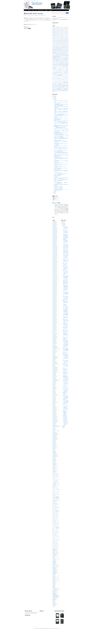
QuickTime (53, 63)
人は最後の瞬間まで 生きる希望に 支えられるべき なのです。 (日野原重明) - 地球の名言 (65, 236)
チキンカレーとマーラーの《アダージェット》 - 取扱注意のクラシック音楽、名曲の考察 (65, 308)
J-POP (54, 397)
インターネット (58, 70)
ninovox (61, 59)
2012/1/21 (54, 306)
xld (53, 469)
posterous (63, 62)
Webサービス (55, 465)
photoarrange (61, 60)
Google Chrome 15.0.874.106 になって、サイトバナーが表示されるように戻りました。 (65, 423)
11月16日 (54, 222)
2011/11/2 (53, 33)
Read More (56, 214)
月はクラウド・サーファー (57, 181)
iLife (60, 53)
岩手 (53, 557)
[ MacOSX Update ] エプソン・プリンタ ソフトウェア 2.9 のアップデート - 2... (65, 366)
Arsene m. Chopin (56, 197)
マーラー (54, 541)
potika (66, 62)
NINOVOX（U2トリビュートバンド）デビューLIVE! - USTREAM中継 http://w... (65, 267)
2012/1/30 (54, 311)
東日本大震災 (55, 594)
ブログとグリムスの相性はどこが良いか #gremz (65, 338)
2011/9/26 (64, 40)
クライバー (66, 74)
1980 (54, 226)
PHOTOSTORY (64, 61)
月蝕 (61, 86)
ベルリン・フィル (66, 80)
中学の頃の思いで (55, 588)
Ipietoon (49, 628)
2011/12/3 (57, 38)
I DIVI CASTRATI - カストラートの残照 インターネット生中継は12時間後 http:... (65, 298)
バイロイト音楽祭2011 (57, 78)
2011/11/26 (54, 261)
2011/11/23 (62, 33)
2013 (54, 95)
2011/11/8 (54, 270)
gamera (66, 50)
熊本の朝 (62, 85)
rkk (58, 63)
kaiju (54, 400)
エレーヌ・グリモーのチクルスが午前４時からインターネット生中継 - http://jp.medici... (65, 390)
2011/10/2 (54, 234)
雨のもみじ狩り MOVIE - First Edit (33, 13)
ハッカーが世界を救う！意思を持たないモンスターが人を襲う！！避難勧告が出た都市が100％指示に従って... (61, 153)
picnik (57, 62)
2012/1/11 (54, 304)
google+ (63, 51)
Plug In (60, 62)
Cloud (54, 353)
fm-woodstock (55, 367)
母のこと (54, 600)
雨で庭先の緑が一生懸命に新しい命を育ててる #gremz (61, 125)
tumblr (54, 457)
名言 (53, 602)
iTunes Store (66, 54)
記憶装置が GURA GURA (57, 175)
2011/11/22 (57, 33)
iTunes (63, 54)
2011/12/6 (55, 39)
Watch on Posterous (34, 24)
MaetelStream (37, 3)
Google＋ (66, 51)
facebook (54, 49)
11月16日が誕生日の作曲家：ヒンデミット (59, 140)
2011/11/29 (54, 262)
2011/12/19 (54, 279)
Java (54, 398)
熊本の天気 (65, 85)
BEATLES (57, 47)
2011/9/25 (60, 40)
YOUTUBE (54, 470)
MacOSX (55, 57)
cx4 (53, 355)
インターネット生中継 (64, 70)
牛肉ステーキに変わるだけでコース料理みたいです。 (65, 331)
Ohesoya (55, 198)
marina (54, 412)
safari (61, 63)
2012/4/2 (63, 44)
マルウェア (54, 542)
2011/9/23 (53, 40)
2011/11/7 (54, 269)
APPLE (63, 46)
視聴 (60, 87)
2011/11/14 (66, 31)
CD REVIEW (65, 47)
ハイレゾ (63, 77)
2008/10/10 (54, 227)
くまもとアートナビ (62, 74)
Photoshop (60, 61)
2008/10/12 (54, 228)
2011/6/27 (62, 39)
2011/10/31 (54, 240)
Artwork (66, 46)
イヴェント (54, 70)
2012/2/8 (54, 318)
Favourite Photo (55, 363)
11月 (54, 99)
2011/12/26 (61, 37)
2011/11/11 (54, 31)
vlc (53, 462)
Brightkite (62, 47)
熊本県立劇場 (56, 86)
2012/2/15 (54, 314)
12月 (54, 98)
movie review (55, 419)
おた (67, 71)
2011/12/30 (60, 38)
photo (58, 60)
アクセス (54, 472)
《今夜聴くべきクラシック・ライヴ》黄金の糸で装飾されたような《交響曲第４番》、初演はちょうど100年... (61, 109)
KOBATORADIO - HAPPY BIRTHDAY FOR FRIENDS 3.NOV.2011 (65, 412)
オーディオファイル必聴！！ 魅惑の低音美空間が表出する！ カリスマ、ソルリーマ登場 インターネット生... (61, 123)
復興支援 (54, 599)
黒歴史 (54, 577)
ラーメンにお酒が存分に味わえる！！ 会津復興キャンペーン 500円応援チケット (65, 408)
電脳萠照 (54, 593)
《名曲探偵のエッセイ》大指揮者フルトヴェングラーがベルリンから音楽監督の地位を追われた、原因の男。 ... (61, 138)
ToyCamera (54, 456)
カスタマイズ (66, 73)
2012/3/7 (54, 44)
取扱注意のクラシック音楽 (65, 87)
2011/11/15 (53, 32)
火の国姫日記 (55, 554)
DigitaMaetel (55, 356)
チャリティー (55, 516)
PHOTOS (57, 61)
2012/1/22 (54, 307)
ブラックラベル (66, 79)
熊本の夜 (54, 571)
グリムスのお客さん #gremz (57, 172)
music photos (55, 421)
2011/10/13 (54, 233)
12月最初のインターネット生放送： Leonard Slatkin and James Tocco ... (65, 241)
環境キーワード (55, 556)
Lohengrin (54, 407)
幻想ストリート (65, 86)
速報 (53, 586)
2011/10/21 (53, 29)
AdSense (64, 45)
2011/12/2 (53, 37)
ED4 (53, 360)
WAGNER (54, 463)
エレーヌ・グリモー (63, 71)
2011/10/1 (54, 229)
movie (54, 418)
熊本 (58, 84)
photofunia (53, 61)
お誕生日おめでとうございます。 (57, 73)
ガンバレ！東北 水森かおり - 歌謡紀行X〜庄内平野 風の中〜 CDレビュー (65, 293)
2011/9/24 (57, 40)
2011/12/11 (54, 275)
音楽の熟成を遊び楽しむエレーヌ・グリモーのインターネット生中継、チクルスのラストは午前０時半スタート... (61, 171)
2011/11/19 (66, 32)
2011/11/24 (66, 33)
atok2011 (53, 47)
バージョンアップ (55, 77)
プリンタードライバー (54, 80)
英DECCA (54, 550)
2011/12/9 (58, 39)
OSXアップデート (55, 430)
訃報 (53, 606)
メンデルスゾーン (55, 546)
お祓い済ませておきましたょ (57, 156)
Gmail (57, 51)
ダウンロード (55, 515)
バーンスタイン (59, 77)
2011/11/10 (67, 30)
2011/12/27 (66, 37)
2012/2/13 (54, 313)
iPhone (57, 54)
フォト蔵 (62, 79)
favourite (54, 362)
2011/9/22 (66, 39)
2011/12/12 (54, 276)
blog (59, 47)
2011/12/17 (54, 278)
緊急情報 (56, 84)
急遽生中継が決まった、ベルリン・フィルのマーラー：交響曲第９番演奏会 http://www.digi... (65, 285)
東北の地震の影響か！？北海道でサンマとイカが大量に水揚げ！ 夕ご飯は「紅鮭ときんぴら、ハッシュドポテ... (61, 158)
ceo (53, 349)
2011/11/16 (58, 32)
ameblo (66, 45)
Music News (55, 420)
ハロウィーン (66, 78)
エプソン (58, 71)
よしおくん (54, 547)
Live (53, 405)
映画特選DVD (55, 549)
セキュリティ (55, 514)
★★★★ (54, 221)
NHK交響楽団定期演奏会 (57, 59)
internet (53, 54)
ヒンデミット (58, 79)
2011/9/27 (67, 40)
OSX (64, 59)
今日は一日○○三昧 (56, 87)
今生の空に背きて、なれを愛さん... (58, 186)
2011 (54, 97)
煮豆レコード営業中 (56, 202)
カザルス (63, 73)
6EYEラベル (59, 45)
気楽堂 (53, 84)
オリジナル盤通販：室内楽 (65, 72)
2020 (56, 45)
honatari (57, 52)
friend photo (58, 50)
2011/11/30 (54, 264)
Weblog (54, 464)
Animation (57, 46)
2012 (54, 96)
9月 (54, 192)
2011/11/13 (62, 31)
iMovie (63, 53)
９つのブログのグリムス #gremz (58, 188)
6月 (54, 193)
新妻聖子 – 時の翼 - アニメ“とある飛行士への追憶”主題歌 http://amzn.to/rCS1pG (65, 350)
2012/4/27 (66, 44)
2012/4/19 (60, 44)
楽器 (53, 555)
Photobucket (66, 60)
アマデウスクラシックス (56, 477)
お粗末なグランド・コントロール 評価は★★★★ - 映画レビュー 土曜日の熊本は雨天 (65, 397)
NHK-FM (54, 425)
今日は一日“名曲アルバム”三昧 (58, 117)
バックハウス (62, 78)
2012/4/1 (57, 44)
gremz (53, 52)
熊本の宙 (59, 85)
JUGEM (54, 399)
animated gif (53, 46)
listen (54, 404)
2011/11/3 (54, 263)
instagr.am (66, 53)
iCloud (56, 53)
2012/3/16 (54, 320)
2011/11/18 (62, 32)
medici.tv (54, 413)
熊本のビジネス (55, 85)
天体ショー (54, 592)
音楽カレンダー (55, 553)
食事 (53, 585)
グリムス (54, 509)
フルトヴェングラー (60, 80)
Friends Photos (55, 369)
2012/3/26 (61, 43)
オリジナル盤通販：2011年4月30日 (56, 72)
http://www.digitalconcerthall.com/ (63, 52)
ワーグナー (54, 548)
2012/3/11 (54, 319)
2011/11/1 (63, 30)
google (59, 51)
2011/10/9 (60, 30)
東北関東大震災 (55, 595)
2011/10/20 (54, 235)
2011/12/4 (64, 38)
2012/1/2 (54, 305)
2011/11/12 (58, 31)
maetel (54, 411)
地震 (53, 587)
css (53, 354)
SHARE (63, 63)
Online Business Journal (56, 628)
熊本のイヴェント (66, 84)
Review (56, 63)
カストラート (54, 74)
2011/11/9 (54, 271)
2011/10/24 (62, 29)
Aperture (61, 46)
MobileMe (54, 414)
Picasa (55, 62)
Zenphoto (54, 471)
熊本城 (59, 86)
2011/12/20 (57, 37)
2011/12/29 (53, 38)
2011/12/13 (54, 277)
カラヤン (58, 74)
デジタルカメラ (55, 522)
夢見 (53, 601)
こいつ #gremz (56, 176)
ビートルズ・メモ (54, 79)
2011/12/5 (67, 38)
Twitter (54, 458)
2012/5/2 (53, 45)
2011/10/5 (53, 30)
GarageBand (53, 51)
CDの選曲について (55, 348)
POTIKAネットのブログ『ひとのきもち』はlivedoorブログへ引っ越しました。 (65, 232)
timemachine (55, 455)
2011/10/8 (57, 30)
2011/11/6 (54, 268)
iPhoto (60, 54)
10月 (54, 191)
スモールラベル (55, 513)
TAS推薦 (66, 63)
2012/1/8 (54, 312)
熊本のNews (61, 84)
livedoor (54, 406)
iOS (55, 54)
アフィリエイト (55, 476)
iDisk (58, 53)
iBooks (53, 53)
